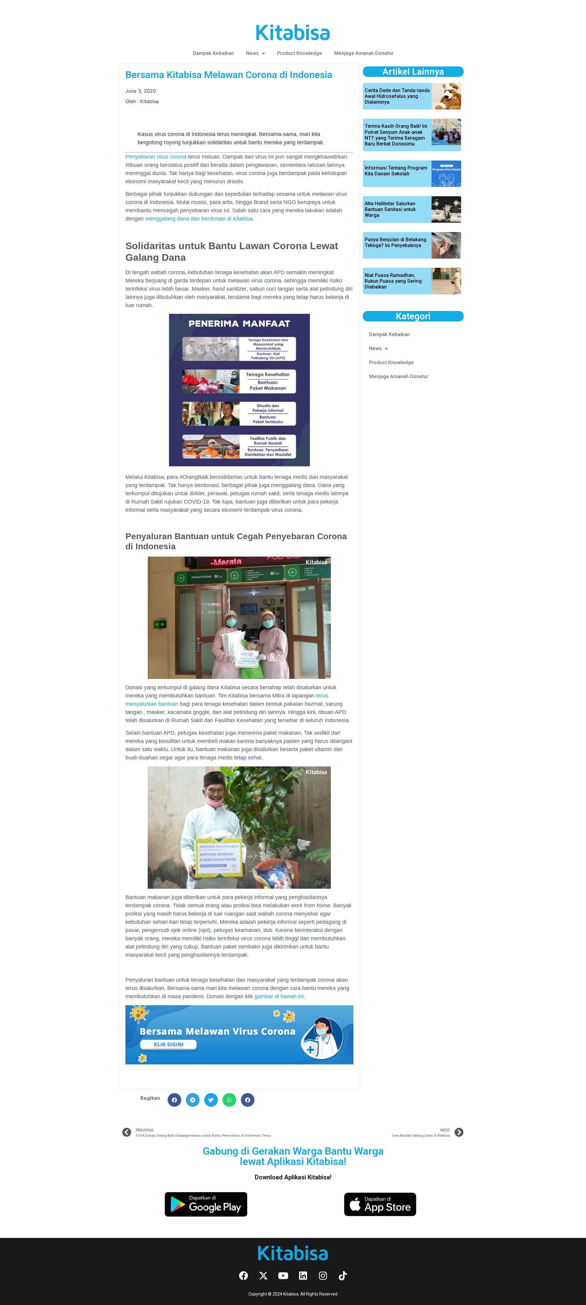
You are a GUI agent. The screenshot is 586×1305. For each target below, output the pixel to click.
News (252, 53)
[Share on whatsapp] (229, 1100)
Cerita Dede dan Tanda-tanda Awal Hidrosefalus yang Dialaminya (397, 96)
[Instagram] (323, 1276)
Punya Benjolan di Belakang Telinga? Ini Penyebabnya (395, 242)
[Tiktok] (343, 1276)
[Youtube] (283, 1276)
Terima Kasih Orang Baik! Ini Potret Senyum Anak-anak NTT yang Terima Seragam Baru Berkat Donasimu (396, 135)
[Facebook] (243, 1276)
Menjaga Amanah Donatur (363, 53)
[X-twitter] (263, 1276)
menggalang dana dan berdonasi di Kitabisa (198, 219)
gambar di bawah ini (279, 996)
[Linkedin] (303, 1276)
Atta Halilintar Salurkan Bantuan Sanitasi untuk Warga (390, 209)
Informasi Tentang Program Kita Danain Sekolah (396, 171)
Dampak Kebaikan (213, 53)
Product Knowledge (299, 53)
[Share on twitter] (211, 1100)
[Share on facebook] (174, 1100)
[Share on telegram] (193, 1100)
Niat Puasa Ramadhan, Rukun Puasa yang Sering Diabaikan (393, 281)
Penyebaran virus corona (155, 157)
